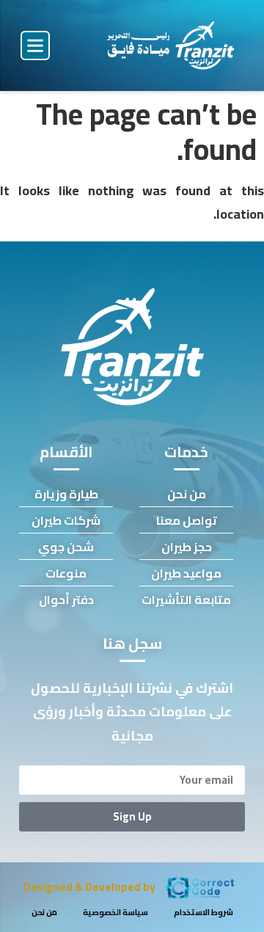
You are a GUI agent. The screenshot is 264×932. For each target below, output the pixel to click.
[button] (35, 45)
